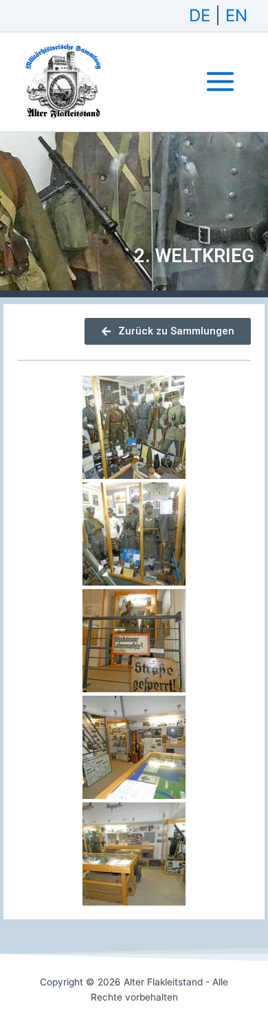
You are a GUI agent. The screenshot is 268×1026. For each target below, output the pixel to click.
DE (199, 15)
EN (236, 15)
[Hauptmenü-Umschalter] (220, 81)
